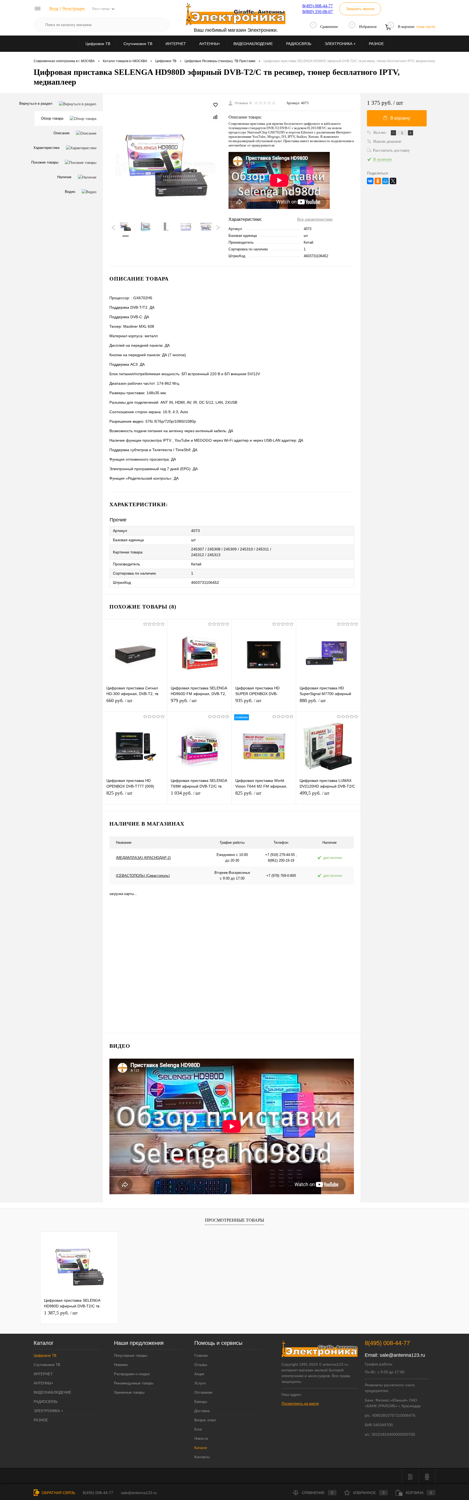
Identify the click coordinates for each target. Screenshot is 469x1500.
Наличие (64, 177)
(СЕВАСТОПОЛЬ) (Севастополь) (143, 876)
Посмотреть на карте (300, 1403)
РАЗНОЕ (376, 44)
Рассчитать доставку (391, 150)
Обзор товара (52, 118)
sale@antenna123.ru (402, 1355)
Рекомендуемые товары (133, 1383)
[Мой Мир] (385, 181)
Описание (61, 133)
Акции (199, 1374)
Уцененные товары (129, 1392)
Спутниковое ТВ (137, 44)
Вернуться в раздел (35, 103)
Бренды (200, 1402)
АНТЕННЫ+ (209, 44)
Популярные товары (130, 1355)
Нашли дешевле (387, 141)
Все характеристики (314, 219)
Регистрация (73, 8)
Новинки (121, 1365)
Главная (201, 1355)
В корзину (400, 118)
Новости (201, 1439)
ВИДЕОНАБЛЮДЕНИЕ (253, 44)
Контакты (202, 1457)
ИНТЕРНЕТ (176, 44)
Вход (53, 8)
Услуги (199, 1383)
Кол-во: (380, 132)
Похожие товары (44, 162)
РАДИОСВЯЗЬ (298, 44)
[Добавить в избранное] (215, 105)
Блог (198, 1429)
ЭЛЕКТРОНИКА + (340, 44)
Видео (70, 192)
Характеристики (46, 148)
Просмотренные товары (234, 1220)
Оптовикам (203, 1392)
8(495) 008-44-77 (317, 6)
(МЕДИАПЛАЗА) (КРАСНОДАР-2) (143, 858)
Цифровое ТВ (97, 44)
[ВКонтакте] (370, 181)
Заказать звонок (360, 9)
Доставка (202, 1411)
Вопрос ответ (205, 1420)
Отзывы (200, 1365)
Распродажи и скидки (132, 1374)
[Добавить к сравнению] (215, 117)
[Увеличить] (165, 165)
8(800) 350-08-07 (317, 11)
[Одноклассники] (378, 181)
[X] (393, 181)
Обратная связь (57, 1493)
